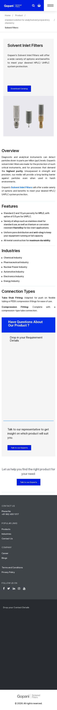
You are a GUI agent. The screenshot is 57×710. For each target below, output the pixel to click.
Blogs (4, 558)
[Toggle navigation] (50, 5)
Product (19, 15)
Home (8, 15)
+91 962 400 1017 (10, 514)
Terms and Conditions (12, 567)
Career (5, 553)
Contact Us (7, 538)
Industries (6, 534)
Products (6, 529)
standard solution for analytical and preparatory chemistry (27, 21)
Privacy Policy (8, 572)
